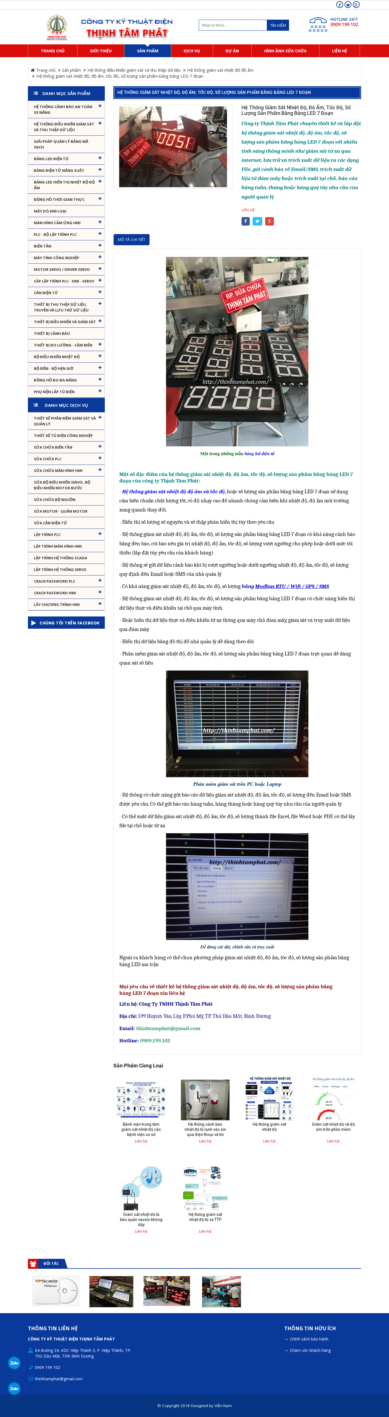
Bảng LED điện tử (51, 158)
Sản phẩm (71, 70)
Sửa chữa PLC (48, 458)
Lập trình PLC (47, 534)
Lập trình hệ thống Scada (60, 557)
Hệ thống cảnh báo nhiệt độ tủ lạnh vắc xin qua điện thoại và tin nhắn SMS (205, 1132)
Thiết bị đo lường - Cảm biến (63, 345)
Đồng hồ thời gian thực (59, 199)
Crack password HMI (55, 592)
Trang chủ (45, 70)
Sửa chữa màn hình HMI (58, 470)
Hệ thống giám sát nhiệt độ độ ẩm (220, 70)
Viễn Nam (223, 1405)
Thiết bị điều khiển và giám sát (65, 321)
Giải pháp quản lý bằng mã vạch (61, 144)
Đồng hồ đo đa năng (55, 380)
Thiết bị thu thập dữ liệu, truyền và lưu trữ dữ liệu (61, 307)
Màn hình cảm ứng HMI (57, 222)
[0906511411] (14, 1388)
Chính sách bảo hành (309, 1339)
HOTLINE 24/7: (344, 19)
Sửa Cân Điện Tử (50, 522)
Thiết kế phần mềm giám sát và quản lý (65, 421)
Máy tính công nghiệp (56, 257)
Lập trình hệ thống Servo (60, 569)
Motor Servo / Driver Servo (62, 269)
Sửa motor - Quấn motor (60, 511)
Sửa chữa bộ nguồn (54, 499)
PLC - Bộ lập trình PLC (55, 234)
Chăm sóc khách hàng (310, 1350)
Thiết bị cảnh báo (52, 333)
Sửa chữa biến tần (53, 447)
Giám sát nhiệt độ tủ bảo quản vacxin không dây (141, 1219)
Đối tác (51, 1263)
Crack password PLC (54, 581)
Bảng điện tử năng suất (59, 170)
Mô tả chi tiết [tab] (131, 239)
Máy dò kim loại (50, 211)
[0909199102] (14, 1363)
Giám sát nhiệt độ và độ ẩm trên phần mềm (333, 1127)
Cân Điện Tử (46, 292)
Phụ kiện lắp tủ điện (54, 391)
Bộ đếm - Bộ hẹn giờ (53, 368)
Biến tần (42, 246)
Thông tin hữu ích (310, 1328)
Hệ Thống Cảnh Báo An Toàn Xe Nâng (63, 109)
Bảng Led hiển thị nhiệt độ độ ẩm (64, 185)
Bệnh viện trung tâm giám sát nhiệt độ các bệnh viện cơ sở (141, 1129)
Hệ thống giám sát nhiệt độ (269, 1127)
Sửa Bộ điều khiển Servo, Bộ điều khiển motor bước (62, 485)
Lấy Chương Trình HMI (57, 604)
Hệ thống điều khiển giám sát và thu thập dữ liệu (134, 70)
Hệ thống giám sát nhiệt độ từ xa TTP (205, 1217)
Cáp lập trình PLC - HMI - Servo (64, 281)
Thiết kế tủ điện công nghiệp (63, 435)
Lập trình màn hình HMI (58, 546)
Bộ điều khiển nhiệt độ (57, 356)
